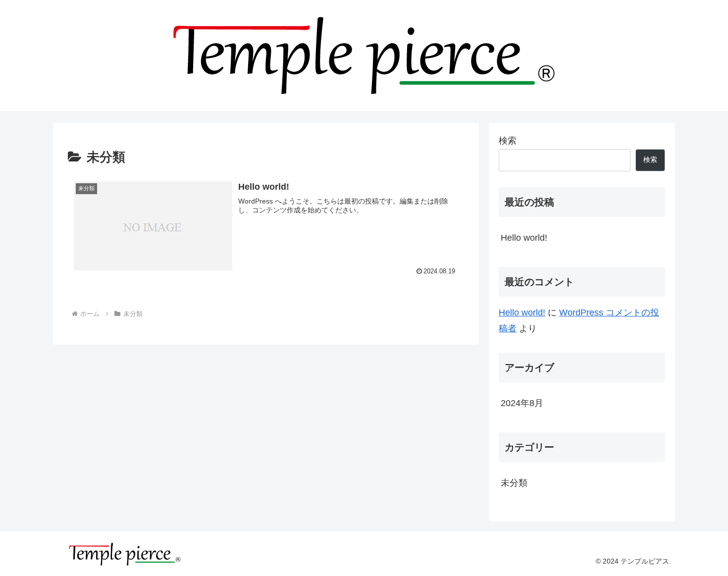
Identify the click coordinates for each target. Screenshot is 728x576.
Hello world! (524, 238)
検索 (508, 141)
